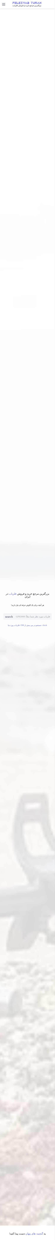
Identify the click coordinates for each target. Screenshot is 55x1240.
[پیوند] (51, 4)
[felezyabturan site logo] (26, 4)
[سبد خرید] (43, 4)
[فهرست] (3, 4)
